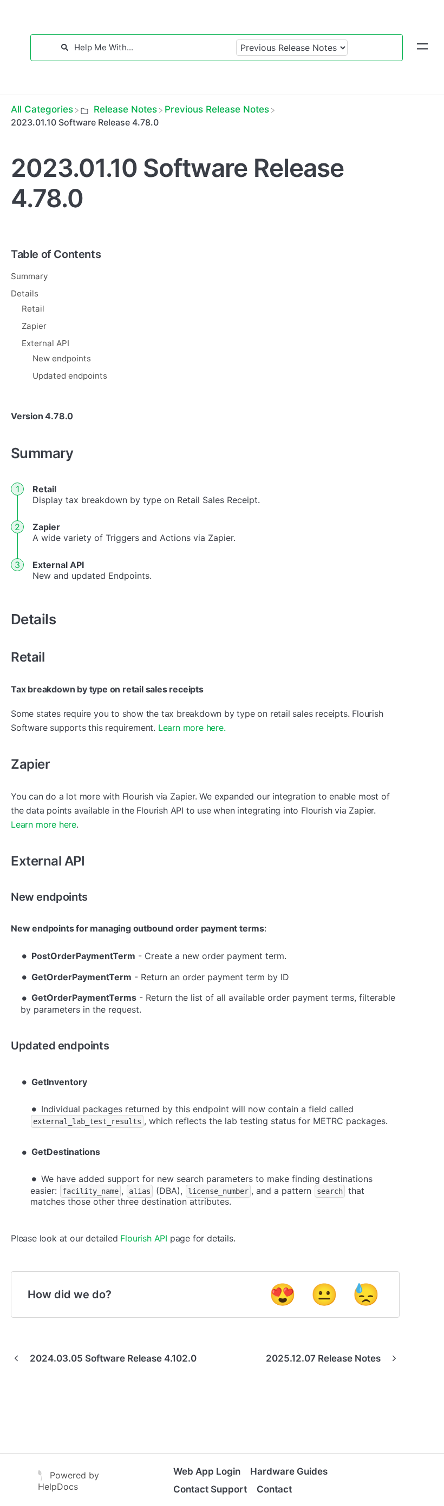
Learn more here (43, 824)
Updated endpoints (69, 376)
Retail (33, 308)
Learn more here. (192, 727)
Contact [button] (274, 1489)
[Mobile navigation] (422, 47)
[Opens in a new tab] (41, 1474)
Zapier (34, 326)
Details (24, 293)
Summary (29, 276)
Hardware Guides (289, 1471)
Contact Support (210, 1489)
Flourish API (143, 1238)
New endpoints (61, 358)
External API (45, 343)
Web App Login (206, 1471)
